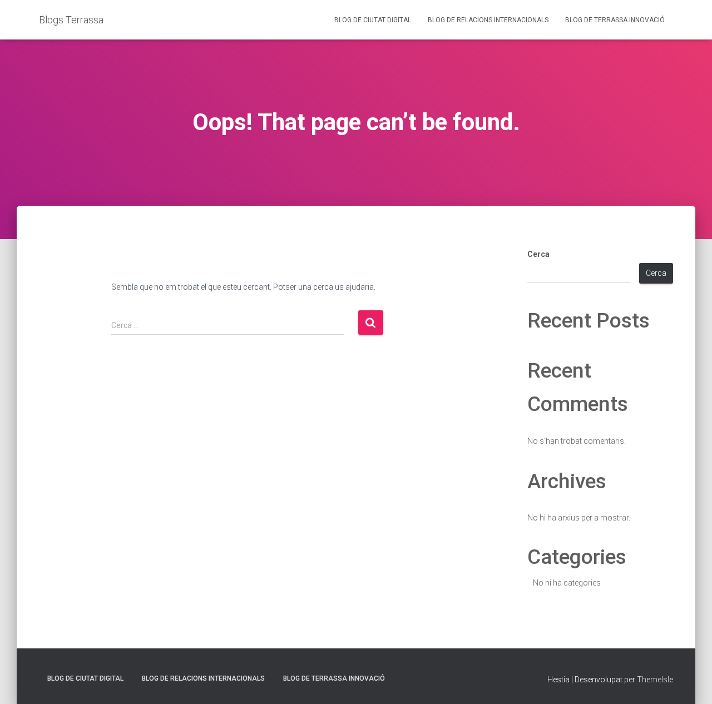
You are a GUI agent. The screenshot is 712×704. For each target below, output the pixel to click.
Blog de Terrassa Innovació (615, 20)
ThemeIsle (655, 679)
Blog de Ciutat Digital (372, 20)
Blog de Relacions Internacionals (488, 20)
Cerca (538, 254)
